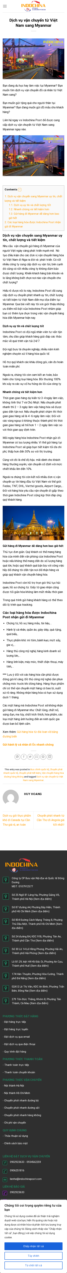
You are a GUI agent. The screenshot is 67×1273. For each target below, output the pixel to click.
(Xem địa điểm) (42, 899)
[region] (33, 1236)
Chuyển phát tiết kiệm (30, 773)
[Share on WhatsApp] (17, 757)
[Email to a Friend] (37, 757)
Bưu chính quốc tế (39, 769)
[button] (19, 189)
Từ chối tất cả (33, 1265)
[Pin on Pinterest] (43, 757)
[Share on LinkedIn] (50, 757)
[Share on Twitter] (30, 757)
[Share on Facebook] (24, 757)
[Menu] (5, 6)
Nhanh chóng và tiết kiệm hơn (29, 209)
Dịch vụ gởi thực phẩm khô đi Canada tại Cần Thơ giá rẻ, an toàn (17, 820)
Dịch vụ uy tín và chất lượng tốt (30, 205)
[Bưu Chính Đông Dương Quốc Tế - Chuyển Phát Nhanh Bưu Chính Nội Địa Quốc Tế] (33, 6)
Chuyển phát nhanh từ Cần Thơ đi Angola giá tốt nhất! (50, 820)
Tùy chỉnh (33, 1255)
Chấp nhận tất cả (33, 1246)
